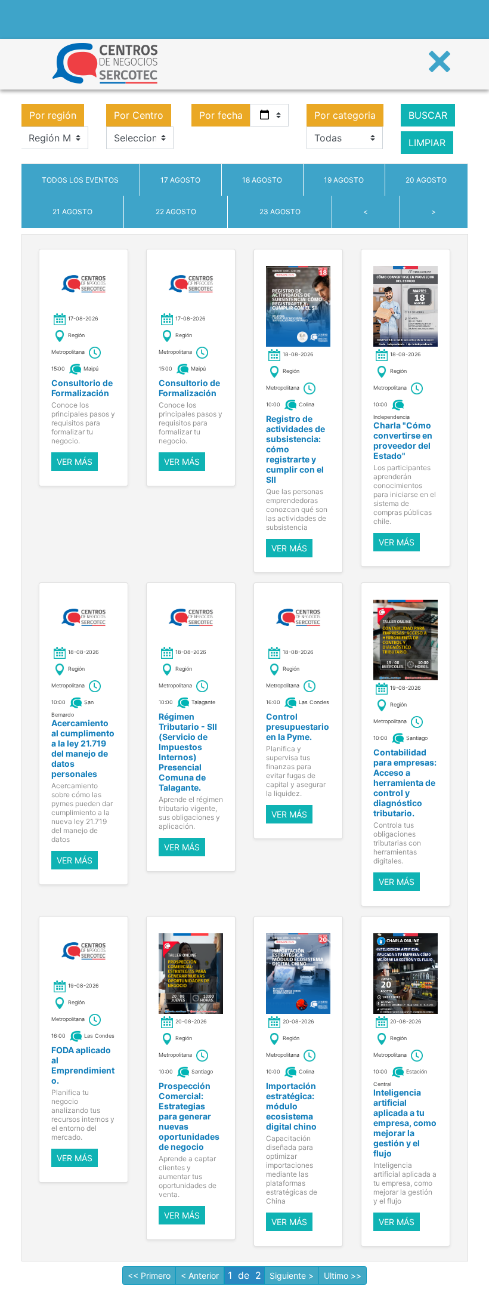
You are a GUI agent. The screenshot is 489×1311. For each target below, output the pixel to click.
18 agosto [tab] (262, 179)
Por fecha (221, 115)
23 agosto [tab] (280, 211)
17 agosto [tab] (180, 179)
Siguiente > (292, 1275)
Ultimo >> (342, 1275)
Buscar (427, 115)
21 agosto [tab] (72, 211)
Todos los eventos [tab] (80, 179)
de (243, 1275)
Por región (52, 115)
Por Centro (138, 115)
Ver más (74, 461)
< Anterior (200, 1275)
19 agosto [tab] (344, 179)
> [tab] (433, 211)
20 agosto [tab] (426, 179)
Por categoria (345, 115)
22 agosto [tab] (176, 211)
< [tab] (365, 211)
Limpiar (426, 143)
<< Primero (149, 1275)
